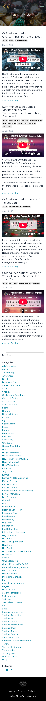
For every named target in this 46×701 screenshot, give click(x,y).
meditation (26, 206)
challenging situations (13, 395)
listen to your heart (12, 510)
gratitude (7, 443)
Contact (21, 691)
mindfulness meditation (14, 532)
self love (6, 599)
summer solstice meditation (27, 123)
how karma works (11, 455)
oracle (5, 558)
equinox (6, 430)
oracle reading (10, 561)
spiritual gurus (9, 621)
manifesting (8, 519)
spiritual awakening (12, 612)
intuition (6, 468)
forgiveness (13, 283)
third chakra (7, 126)
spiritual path (9, 628)
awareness (7, 376)
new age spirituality (12, 542)
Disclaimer (32, 691)
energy (5, 427)
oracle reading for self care (16, 564)
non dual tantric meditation (16, 551)
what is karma (9, 656)
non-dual (7, 554)
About (12, 691)
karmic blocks (9, 484)
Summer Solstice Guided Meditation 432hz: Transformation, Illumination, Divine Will (21, 111)
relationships (9, 589)
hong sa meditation (12, 452)
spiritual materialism (12, 625)
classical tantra (10, 398)
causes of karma (11, 385)
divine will (25, 120)
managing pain (10, 513)
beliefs (5, 379)
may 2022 (7, 522)
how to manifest (10, 462)
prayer (5, 580)
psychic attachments (13, 583)
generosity (7, 440)
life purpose (8, 506)
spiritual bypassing (12, 615)
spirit (4, 609)
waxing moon (9, 653)
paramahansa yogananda (15, 567)
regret (5, 586)
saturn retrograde (11, 593)
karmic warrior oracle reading (18, 490)
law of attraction (11, 494)
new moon (7, 545)
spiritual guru (9, 618)
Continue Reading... (11, 100)
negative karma (10, 535)
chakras (6, 392)
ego (4, 420)
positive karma (10, 573)
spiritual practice (10, 631)
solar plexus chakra (9, 123)
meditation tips (10, 529)
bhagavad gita (9, 382)
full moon (7, 436)
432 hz (5, 40)
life (4, 503)
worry (5, 660)
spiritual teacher (10, 634)
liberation (7, 500)
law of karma (9, 497)
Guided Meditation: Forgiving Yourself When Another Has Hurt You (21, 276)
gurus (5, 449)
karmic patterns (10, 487)
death (11, 40)
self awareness (10, 596)
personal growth (10, 570)
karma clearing (10, 481)
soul (4, 605)
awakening (8, 372)
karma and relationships (15, 478)
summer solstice (10, 637)
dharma (6, 411)
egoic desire (8, 424)
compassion (8, 401)
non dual (7, 548)
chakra (5, 388)
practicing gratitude (12, 577)
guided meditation (21, 40)
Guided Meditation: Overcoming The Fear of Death (22, 35)
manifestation (9, 516)
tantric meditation (11, 647)
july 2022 (7, 471)
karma (5, 475)
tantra (5, 644)
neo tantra (7, 538)
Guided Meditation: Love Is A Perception (21, 201)
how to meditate (10, 465)
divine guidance (14, 120)
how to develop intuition (15, 459)
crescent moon (9, 404)
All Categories (9, 366)
